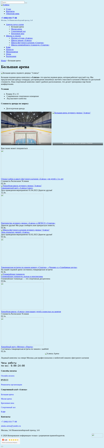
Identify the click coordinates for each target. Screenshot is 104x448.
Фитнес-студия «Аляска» (22, 38)
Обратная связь (12, 14)
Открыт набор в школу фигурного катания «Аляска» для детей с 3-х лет (32, 179)
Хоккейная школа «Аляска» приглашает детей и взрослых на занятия (31, 312)
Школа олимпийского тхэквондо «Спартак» (30, 45)
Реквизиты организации (11, 385)
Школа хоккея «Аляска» (21, 40)
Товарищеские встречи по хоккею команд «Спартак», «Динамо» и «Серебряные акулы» (39, 267)
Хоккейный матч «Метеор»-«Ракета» (17, 347)
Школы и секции (13, 36)
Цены (8, 54)
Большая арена (7, 394)
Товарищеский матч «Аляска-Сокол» (17, 188)
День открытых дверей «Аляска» (15, 232)
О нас (8, 9)
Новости (10, 49)
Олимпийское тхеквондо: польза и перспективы (22, 276)
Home (3, 61)
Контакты (10, 11)
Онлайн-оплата (7, 376)
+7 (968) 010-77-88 (9, 18)
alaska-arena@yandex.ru (11, 426)
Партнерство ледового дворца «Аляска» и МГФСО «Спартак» (28, 223)
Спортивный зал (18, 31)
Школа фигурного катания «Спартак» (27, 43)
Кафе (8, 47)
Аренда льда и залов (15, 24)
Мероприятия (12, 52)
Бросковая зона (17, 33)
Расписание (11, 56)
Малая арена (16, 29)
